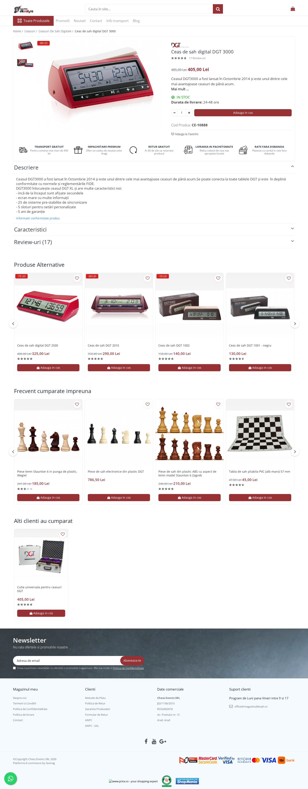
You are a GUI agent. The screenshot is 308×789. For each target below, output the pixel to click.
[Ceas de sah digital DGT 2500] (48, 307)
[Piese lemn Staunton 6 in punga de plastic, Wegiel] (48, 433)
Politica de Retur (95, 703)
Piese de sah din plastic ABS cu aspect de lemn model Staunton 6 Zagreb (187, 473)
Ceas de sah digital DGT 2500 (37, 345)
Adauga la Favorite (186, 134)
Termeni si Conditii (24, 703)
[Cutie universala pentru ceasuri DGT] (41, 556)
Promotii (63, 20)
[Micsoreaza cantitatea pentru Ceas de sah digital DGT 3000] (174, 112)
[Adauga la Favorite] (77, 278)
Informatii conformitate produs (38, 218)
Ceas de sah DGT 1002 (174, 345)
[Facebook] (146, 741)
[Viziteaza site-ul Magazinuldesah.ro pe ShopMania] (187, 781)
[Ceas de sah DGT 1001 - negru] (260, 307)
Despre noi (19, 698)
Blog (136, 20)
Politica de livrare (23, 715)
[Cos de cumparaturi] (293, 8)
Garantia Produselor (97, 709)
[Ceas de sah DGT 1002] (189, 307)
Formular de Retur (96, 715)
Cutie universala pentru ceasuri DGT (39, 589)
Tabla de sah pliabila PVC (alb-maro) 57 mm (259, 471)
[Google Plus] (162, 741)
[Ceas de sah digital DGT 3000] (98, 85)
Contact (96, 20)
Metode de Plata (95, 698)
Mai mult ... (180, 89)
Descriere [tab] (26, 167)
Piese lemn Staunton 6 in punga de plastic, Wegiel (47, 473)
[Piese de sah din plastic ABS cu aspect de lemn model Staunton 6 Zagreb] (189, 433)
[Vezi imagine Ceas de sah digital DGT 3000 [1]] (25, 64)
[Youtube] (154, 741)
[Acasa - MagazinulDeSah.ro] (34, 9)
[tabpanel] (98, 85)
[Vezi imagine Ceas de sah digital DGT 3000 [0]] (25, 46)
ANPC (88, 720)
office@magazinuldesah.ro (251, 706)
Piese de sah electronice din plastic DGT (116, 471)
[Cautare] (218, 9)
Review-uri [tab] (33, 242)
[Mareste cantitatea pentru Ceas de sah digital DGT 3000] (189, 112)
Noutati (80, 20)
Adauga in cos (243, 113)
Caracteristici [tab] (30, 229)
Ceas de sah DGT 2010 (103, 345)
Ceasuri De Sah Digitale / (56, 31)
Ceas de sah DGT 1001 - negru (250, 345)
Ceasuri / (31, 31)
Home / (18, 31)
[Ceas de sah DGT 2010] (119, 307)
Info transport (117, 20)
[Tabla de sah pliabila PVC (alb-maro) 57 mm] (260, 433)
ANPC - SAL (92, 726)
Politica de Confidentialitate (128, 668)
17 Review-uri (197, 58)
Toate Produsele (36, 20)
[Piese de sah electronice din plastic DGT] (119, 433)
